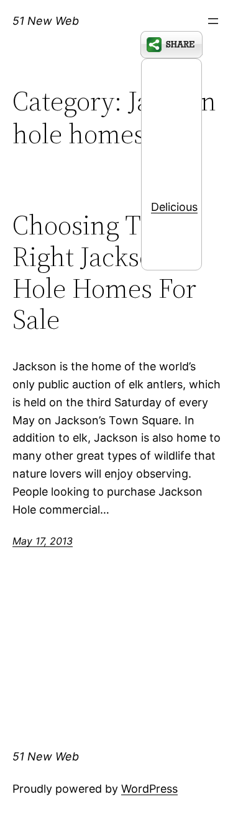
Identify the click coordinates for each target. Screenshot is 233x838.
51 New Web (45, 20)
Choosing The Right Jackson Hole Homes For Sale (104, 272)
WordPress (149, 788)
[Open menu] (213, 21)
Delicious (174, 206)
